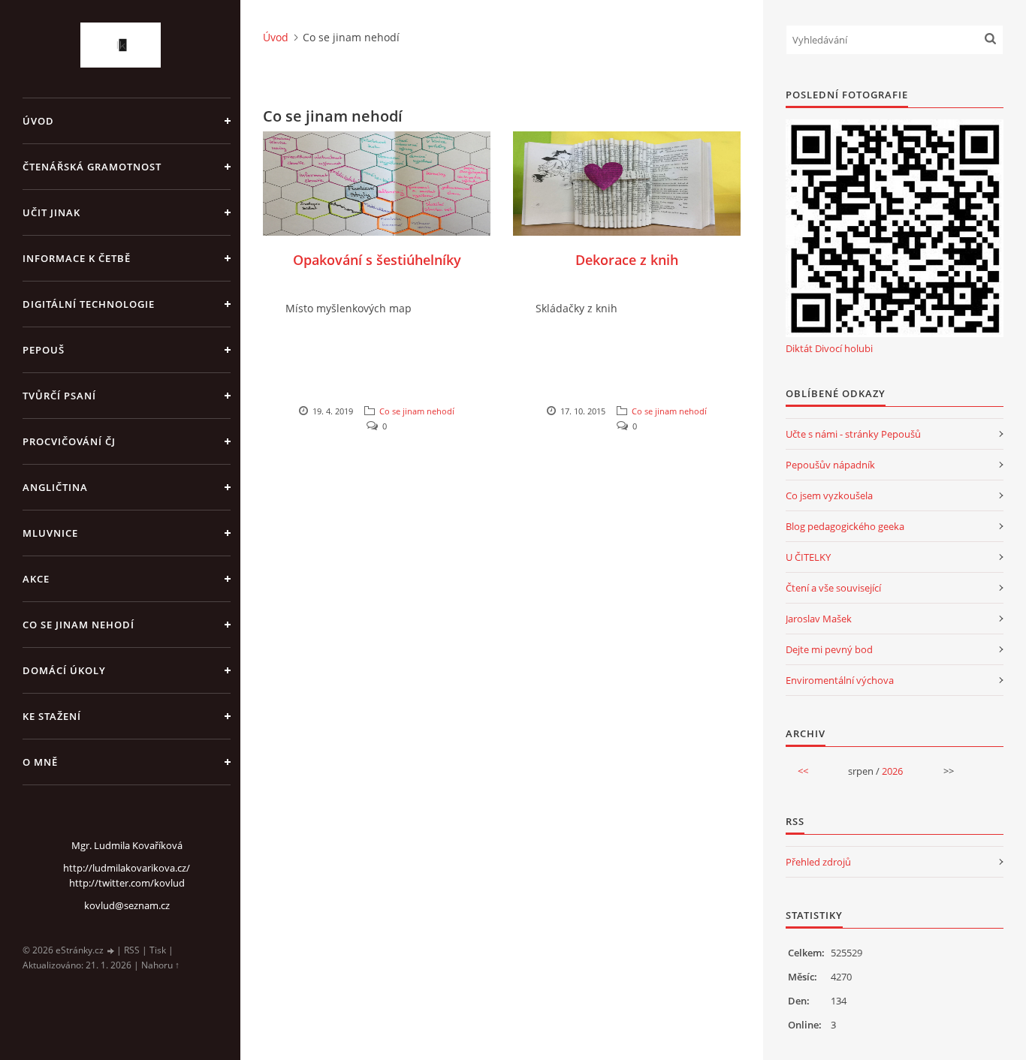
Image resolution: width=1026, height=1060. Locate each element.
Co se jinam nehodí (78, 624)
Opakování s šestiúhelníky (377, 259)
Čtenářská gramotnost (92, 166)
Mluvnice (50, 533)
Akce (36, 579)
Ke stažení (52, 716)
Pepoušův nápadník (830, 464)
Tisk (157, 950)
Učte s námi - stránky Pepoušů (853, 434)
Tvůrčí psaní (59, 395)
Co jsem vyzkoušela (829, 495)
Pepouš (44, 350)
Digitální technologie (89, 304)
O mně (40, 762)
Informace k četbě (77, 258)
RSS (132, 950)
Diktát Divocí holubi (829, 348)
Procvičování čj (69, 441)
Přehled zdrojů (818, 862)
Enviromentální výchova (840, 680)
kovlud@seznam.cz (127, 905)
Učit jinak (51, 212)
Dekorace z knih (626, 259)
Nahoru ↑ (160, 965)
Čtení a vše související (833, 588)
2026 (892, 771)
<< (803, 771)
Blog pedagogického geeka (845, 526)
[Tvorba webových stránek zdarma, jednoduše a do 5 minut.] (111, 951)
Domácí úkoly (64, 670)
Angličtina (55, 487)
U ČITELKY (808, 557)
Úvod (38, 121)
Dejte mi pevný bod (829, 649)
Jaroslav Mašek (819, 618)
